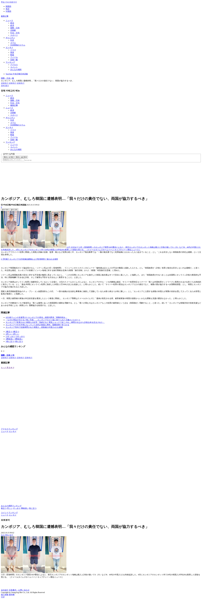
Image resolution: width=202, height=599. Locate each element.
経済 (12, 25)
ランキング (10, 62)
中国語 (8, 11)
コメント (14, 67)
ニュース (9, 21)
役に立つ (32, 508)
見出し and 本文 (21, 157)
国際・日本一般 (7, 78)
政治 (12, 23)
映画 (12, 55)
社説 (12, 40)
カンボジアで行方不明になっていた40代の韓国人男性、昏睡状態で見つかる (37, 325)
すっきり (17, 508)
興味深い (25, 508)
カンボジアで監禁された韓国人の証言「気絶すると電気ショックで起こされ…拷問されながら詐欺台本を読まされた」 (55, 322)
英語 (7, 9)
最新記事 (4, 16)
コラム (13, 43)
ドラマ (13, 50)
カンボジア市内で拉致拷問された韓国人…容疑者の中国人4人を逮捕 (34, 327)
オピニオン (10, 38)
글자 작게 (5, 209)
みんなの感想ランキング (11, 506)
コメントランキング (9, 513)
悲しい (10, 508)
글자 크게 (14, 209)
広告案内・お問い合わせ (19, 590)
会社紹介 (4, 590)
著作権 (11, 595)
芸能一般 (14, 60)
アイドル (14, 57)
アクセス (14, 65)
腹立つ (4, 508)
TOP (3, 597)
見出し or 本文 (9, 157)
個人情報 (4, 595)
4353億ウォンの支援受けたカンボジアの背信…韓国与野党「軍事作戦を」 (36, 317)
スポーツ (14, 35)
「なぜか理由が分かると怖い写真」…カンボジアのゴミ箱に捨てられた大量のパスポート (43, 320)
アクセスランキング (9, 429)
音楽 (12, 52)
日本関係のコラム (17, 45)
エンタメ (9, 47)
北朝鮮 (13, 30)
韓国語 (8, 6)
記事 (7, 355)
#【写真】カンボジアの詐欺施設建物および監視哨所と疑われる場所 (29, 259)
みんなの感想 (16, 70)
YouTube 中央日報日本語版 (17, 74)
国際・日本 (15, 28)
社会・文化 (15, 33)
